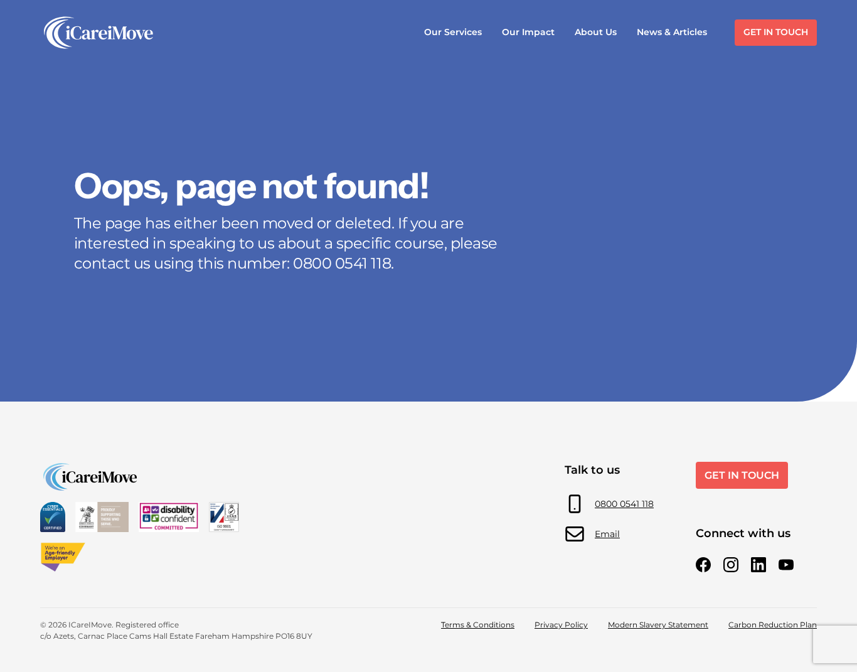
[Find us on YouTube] (786, 564)
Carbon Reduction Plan (772, 624)
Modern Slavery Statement (658, 624)
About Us (596, 32)
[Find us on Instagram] (730, 564)
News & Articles (672, 32)
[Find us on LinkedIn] (758, 564)
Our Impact (528, 32)
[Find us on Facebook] (703, 564)
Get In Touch (775, 32)
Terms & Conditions (477, 624)
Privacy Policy (561, 624)
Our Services (453, 32)
